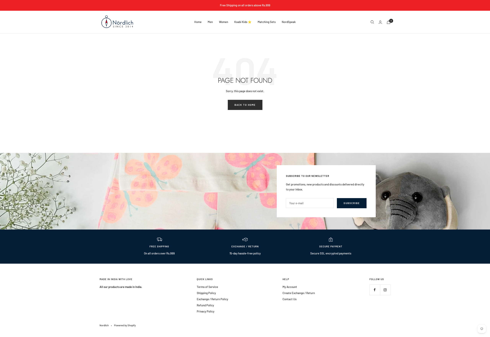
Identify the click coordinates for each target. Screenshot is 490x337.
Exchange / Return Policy (212, 299)
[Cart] (388, 22)
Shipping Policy (206, 293)
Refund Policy (205, 305)
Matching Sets (267, 22)
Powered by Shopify (125, 325)
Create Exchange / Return (299, 293)
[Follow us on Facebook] (374, 290)
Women (223, 22)
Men (210, 22)
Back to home (245, 104)
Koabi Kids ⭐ (243, 22)
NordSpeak (289, 22)
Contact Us (289, 299)
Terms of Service (207, 287)
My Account (290, 287)
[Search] (372, 22)
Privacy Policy (205, 311)
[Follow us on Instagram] (385, 290)
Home (198, 22)
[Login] (380, 22)
